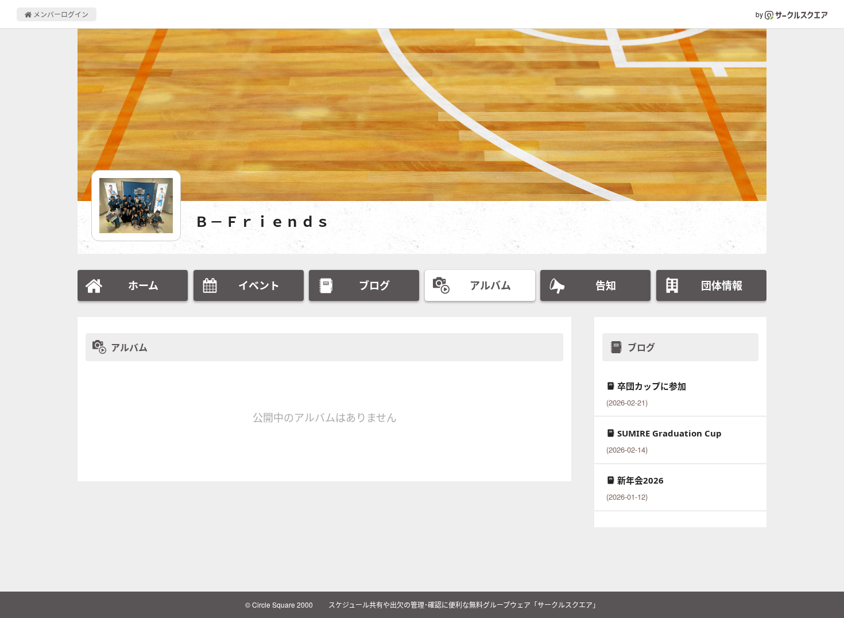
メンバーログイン (60, 14)
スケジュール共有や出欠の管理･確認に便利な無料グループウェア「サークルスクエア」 (463, 604)
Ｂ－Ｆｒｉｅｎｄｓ (263, 221)
